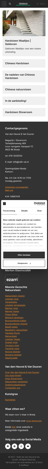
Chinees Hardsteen (17, 63)
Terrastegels (11, 302)
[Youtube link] (28, 446)
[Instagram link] (21, 446)
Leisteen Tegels (12, 339)
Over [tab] (39, 211)
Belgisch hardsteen (14, 317)
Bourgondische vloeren (16, 323)
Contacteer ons (12, 388)
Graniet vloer (11, 342)
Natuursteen (11, 336)
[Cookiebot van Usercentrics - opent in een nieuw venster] (34, 203)
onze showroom (34, 421)
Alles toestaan (24, 255)
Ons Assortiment (13, 375)
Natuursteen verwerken (16, 381)
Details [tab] (24, 211)
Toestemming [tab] (9, 211)
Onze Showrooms (13, 378)
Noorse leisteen (12, 351)
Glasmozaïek (11, 358)
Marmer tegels (12, 311)
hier (14, 427)
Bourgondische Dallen (15, 320)
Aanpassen (23, 263)
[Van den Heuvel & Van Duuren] (3, 4)
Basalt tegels (11, 327)
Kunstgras (10, 399)
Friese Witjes (11, 314)
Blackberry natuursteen (16, 330)
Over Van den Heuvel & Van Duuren (22, 372)
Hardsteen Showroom (18, 112)
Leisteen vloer (12, 299)
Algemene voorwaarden (16, 187)
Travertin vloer (12, 348)
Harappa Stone (12, 333)
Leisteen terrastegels (15, 305)
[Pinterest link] (14, 446)
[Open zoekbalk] (9, 4)
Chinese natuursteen (18, 89)
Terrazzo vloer (12, 345)
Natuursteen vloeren (15, 296)
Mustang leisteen (13, 354)
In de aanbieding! (15, 100)
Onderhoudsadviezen (15, 384)
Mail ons (9, 190)
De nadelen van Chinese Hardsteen (20, 76)
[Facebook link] (7, 446)
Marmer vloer (11, 308)
